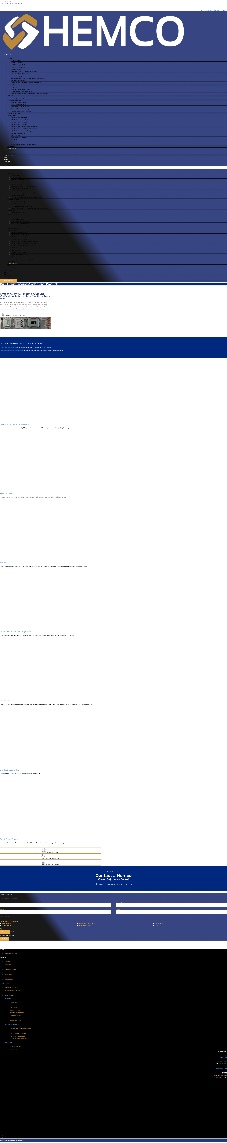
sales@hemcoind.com (221, 1068)
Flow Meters (4, 562)
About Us (7, 162)
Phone (118, 909)
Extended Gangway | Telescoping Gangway (24, 71)
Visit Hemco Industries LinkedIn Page (12, 350)
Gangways (11, 58)
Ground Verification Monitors (9, 770)
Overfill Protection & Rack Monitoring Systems (15, 631)
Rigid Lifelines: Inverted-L (19, 122)
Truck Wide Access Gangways (20, 109)
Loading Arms (159, 923)
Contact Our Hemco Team (8, 347)
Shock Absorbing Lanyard (19, 139)
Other (156, 925)
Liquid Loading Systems (15, 113)
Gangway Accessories (18, 80)
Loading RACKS (4, 983)
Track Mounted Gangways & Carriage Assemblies (26, 82)
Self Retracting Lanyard (18, 137)
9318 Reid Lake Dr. (222, 1062)
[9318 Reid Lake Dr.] (226, 1060)
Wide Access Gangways (15, 100)
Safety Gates (12, 95)
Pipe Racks (11, 151)
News (5, 159)
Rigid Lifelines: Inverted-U (19, 124)
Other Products (12, 148)
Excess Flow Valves (84, 925)
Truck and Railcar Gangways (20, 73)
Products (7, 55)
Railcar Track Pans (6, 493)
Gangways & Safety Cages (86, 923)
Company (119, 902)
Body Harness (15, 135)
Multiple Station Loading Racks (20, 89)
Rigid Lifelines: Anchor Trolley (20, 120)
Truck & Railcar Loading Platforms (21, 91)
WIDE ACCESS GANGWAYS (12, 1024)
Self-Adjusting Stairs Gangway (20, 65)
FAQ (5, 157)
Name (2, 902)
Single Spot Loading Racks (19, 87)
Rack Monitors (5, 701)
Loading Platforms (13, 84)
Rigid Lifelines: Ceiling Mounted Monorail (23, 128)
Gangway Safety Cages (18, 98)
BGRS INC (11, 165)
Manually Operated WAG (18, 104)
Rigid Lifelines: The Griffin (19, 117)
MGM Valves (11, 146)
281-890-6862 (223, 1057)
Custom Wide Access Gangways (21, 111)
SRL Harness (15, 142)
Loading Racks (6, 923)
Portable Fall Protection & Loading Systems (14, 424)
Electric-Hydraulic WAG (18, 102)
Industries (8, 155)
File (1, 929)
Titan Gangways (16, 60)
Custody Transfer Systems (9, 839)
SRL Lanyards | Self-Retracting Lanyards (23, 144)
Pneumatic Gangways (18, 67)
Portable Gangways (17, 69)
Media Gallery (12, 153)
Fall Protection (6, 925)
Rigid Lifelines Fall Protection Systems (23, 131)
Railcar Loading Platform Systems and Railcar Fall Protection (29, 93)
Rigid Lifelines (12, 115)
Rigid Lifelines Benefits (18, 133)
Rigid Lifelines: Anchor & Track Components (24, 126)
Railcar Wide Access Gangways (20, 106)
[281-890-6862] (226, 1056)
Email (2, 909)
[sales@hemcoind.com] (226, 1066)
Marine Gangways (16, 62)
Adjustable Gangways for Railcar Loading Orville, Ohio (27, 78)
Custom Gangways (17, 76)
